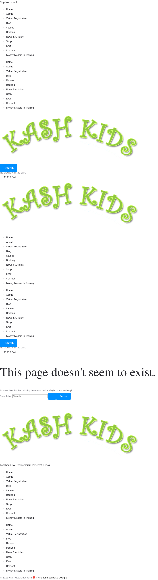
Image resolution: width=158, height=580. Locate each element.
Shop (9, 41)
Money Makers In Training (20, 55)
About (9, 13)
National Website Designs (53, 577)
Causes (10, 27)
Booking (10, 32)
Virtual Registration (16, 18)
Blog (8, 23)
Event (9, 45)
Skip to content (8, 2)
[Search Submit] (52, 396)
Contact (10, 50)
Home (9, 9)
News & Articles (15, 36)
